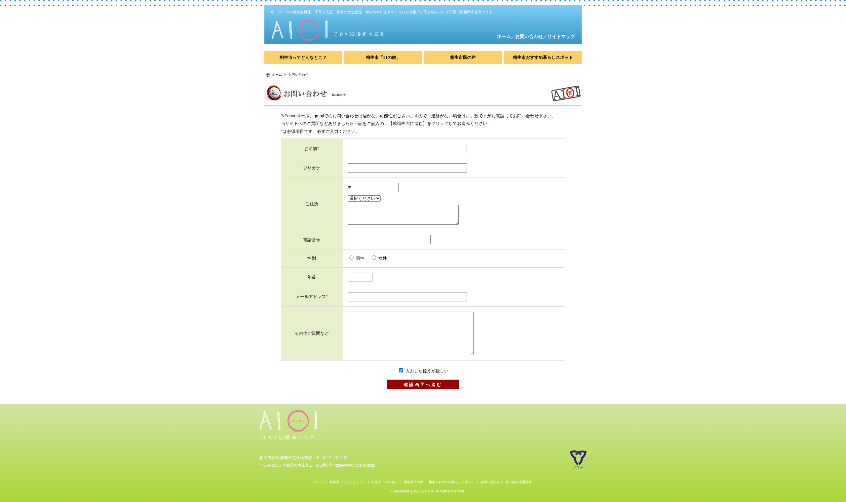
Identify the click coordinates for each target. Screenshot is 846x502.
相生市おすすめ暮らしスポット (543, 57)
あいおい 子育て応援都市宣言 (288, 425)
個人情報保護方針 (518, 482)
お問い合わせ (529, 36)
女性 (382, 258)
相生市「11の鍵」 (383, 57)
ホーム (504, 36)
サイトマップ (561, 36)
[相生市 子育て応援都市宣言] (361, 30)
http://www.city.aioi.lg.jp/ (354, 465)
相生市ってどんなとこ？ (303, 57)
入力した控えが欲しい (426, 370)
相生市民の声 (463, 57)
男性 (360, 258)
